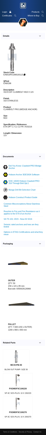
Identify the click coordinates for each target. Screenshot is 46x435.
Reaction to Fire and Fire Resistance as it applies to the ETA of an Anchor (22, 212)
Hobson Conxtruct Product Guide (23, 197)
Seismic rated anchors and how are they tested (21, 225)
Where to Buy (34, 16)
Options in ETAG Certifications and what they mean (23, 233)
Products (36, 12)
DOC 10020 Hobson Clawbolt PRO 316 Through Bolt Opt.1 (24, 182)
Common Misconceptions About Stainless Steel (22, 205)
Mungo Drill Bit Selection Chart (22, 190)
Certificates (7, 16)
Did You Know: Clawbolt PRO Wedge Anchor (25, 167)
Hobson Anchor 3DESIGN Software (24, 175)
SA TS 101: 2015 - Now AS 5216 (18, 219)
